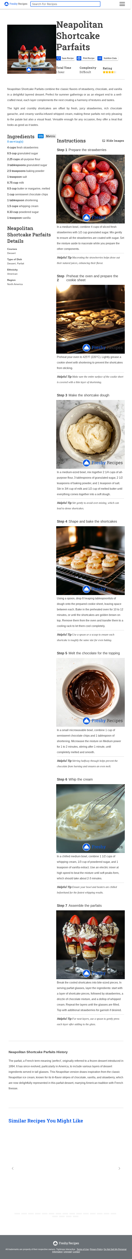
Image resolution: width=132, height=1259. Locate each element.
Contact (76, 1252)
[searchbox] (65, 4)
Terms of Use (83, 1249)
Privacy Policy (96, 1249)
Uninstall (68, 1252)
